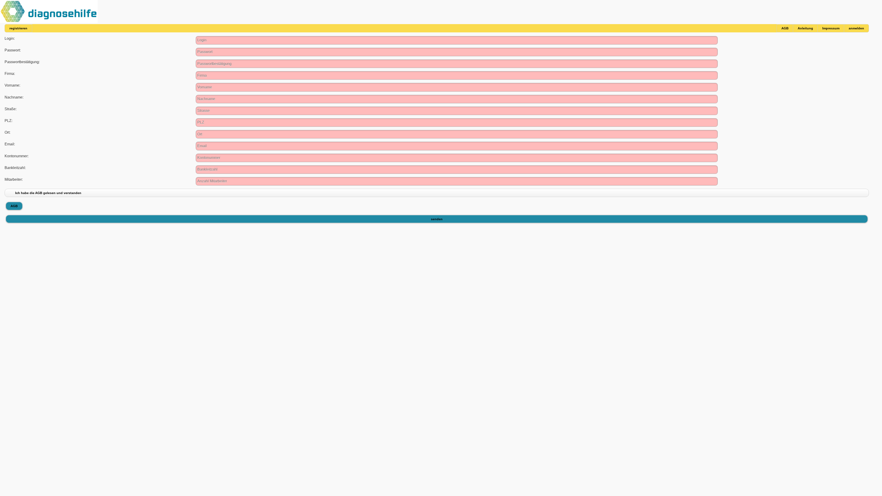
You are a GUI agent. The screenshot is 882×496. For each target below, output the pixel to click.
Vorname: (12, 85)
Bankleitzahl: (15, 168)
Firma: (10, 74)
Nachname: (14, 97)
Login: (10, 38)
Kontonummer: (16, 156)
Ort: (7, 132)
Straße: (11, 109)
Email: (10, 144)
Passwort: (13, 50)
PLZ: (8, 121)
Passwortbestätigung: (22, 62)
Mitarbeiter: (14, 179)
